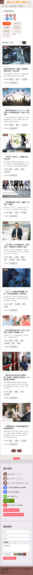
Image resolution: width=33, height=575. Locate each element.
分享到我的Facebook (7, 18)
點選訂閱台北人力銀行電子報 (11, 510)
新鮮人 (17, 79)
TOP (31, 573)
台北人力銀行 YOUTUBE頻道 (15, 505)
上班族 (16, 169)
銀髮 (18, 259)
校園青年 (11, 79)
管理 (5, 259)
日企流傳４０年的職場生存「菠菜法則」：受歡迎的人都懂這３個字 (16, 246)
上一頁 (13, 450)
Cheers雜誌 (24, 79)
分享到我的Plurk (14, 18)
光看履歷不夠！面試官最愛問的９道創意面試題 (16, 427)
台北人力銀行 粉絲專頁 (13, 492)
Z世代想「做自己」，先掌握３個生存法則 (16, 158)
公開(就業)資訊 (12, 6)
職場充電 (6, 31)
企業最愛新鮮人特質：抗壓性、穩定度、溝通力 (16, 203)
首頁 (6, 6)
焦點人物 (17, 23)
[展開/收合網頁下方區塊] (16, 458)
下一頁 (19, 450)
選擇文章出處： (6, 42)
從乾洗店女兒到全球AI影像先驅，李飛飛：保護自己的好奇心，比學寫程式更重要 (16, 377)
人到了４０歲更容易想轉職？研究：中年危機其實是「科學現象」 (16, 293)
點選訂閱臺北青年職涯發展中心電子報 (13, 514)
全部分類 (6, 23)
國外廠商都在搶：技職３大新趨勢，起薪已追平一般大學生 (16, 70)
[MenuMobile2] (2, 2)
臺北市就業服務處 (19, 1)
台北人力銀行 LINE (12, 496)
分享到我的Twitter (10, 18)
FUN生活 (17, 31)
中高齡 (23, 259)
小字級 (7, 15)
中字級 (10, 15)
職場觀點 (6, 27)
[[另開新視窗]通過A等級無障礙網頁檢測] (9, 501)
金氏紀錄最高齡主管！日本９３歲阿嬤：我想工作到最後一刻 (16, 331)
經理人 (22, 169)
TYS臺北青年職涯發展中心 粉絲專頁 (17, 487)
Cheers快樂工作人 (13, 82)
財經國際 (17, 27)
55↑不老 (6, 35)
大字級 (14, 15)
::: (2, 13)
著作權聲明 (26, 568)
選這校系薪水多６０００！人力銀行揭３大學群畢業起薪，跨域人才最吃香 (16, 113)
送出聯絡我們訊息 (9, 558)
